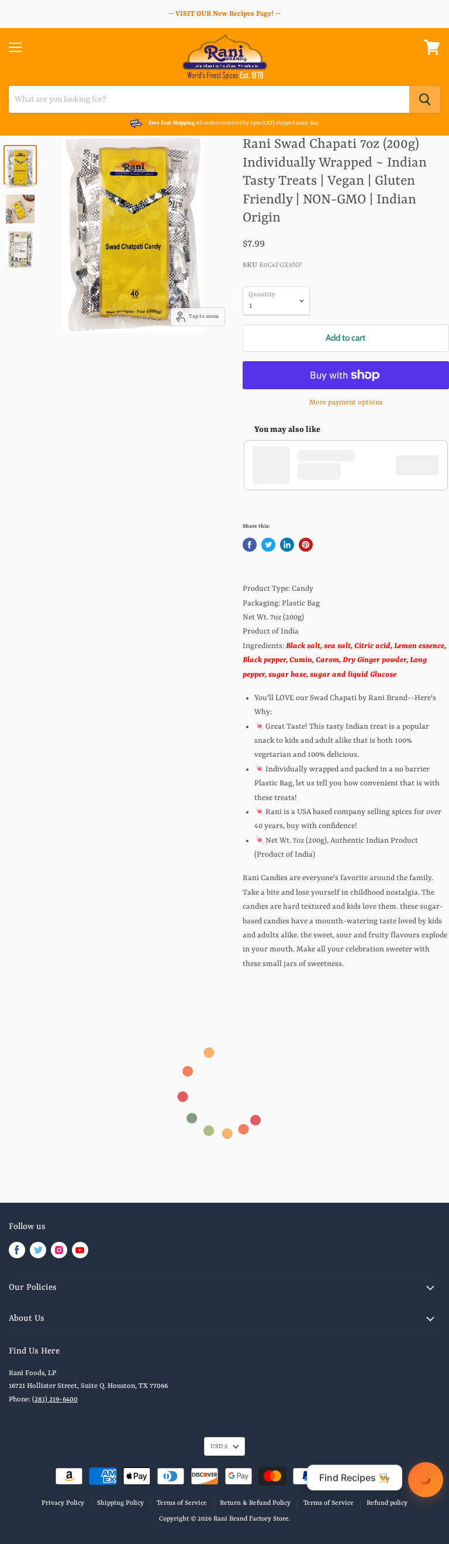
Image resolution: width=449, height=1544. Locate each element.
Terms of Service (182, 1503)
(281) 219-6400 (55, 1400)
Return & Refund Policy (255, 1503)
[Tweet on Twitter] (268, 545)
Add (423, 465)
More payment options (345, 403)
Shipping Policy (120, 1503)
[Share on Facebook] (250, 545)
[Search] (424, 99)
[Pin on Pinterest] (306, 545)
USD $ (218, 1446)
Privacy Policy (63, 1503)
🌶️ (425, 1479)
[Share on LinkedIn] (287, 545)
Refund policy (387, 1503)
